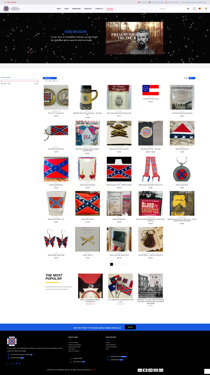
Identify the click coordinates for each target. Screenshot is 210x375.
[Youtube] (16, 363)
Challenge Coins (56, 111)
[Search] (188, 8)
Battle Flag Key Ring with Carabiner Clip (151, 185)
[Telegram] (19, 363)
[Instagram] (13, 363)
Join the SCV (143, 2)
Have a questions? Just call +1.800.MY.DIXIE (194, 2)
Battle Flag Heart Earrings (87, 185)
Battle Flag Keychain (182, 185)
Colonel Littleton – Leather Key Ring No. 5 (150, 255)
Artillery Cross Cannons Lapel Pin (119, 149)
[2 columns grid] (45, 80)
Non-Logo (119, 111)
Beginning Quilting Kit (119, 219)
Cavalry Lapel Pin (87, 255)
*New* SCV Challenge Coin (56, 113)
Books (182, 111)
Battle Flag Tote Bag (88, 219)
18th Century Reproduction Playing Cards (119, 113)
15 (122, 264)
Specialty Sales (88, 147)
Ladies (87, 183)
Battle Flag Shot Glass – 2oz (56, 219)
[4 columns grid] (53, 80)
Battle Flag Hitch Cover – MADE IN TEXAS (119, 185)
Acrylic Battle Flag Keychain (56, 149)
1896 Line (87, 111)
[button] (10, 2)
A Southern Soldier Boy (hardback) (182, 113)
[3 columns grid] (49, 80)
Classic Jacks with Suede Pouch (119, 255)
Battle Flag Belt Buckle (56, 185)
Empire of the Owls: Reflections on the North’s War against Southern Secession (150, 301)
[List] (57, 80)
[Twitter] (10, 363)
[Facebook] (7, 363)
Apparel (151, 147)
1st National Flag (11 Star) (150, 99)
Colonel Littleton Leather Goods (150, 253)
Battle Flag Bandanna (182, 149)
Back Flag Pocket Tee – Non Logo (151, 149)
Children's (119, 217)
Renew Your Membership (157, 2)
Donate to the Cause (173, 2)
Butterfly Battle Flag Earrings (56, 255)
